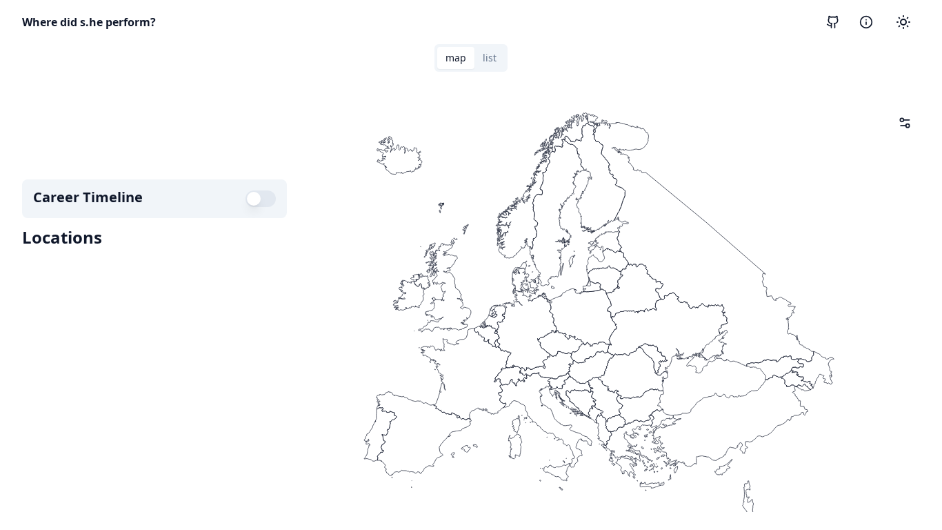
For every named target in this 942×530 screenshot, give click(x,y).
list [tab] (490, 57)
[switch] (260, 198)
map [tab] (455, 57)
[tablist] (471, 58)
